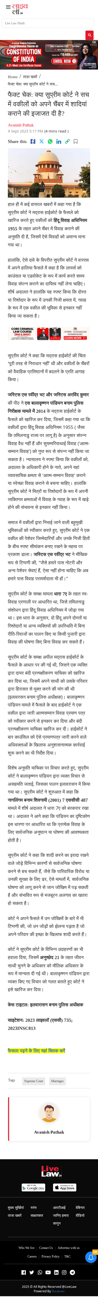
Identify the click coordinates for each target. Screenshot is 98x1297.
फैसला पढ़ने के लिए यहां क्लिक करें (36, 1050)
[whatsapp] (50, 141)
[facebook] (33, 141)
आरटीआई (59, 1208)
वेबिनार (80, 1208)
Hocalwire (58, 1291)
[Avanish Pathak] (49, 1112)
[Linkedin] (58, 141)
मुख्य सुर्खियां (16, 1208)
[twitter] (41, 141)
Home (13, 77)
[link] (67, 141)
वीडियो (80, 1216)
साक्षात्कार (37, 1216)
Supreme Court (33, 1081)
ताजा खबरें (14, 1216)
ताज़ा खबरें (30, 77)
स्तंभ (34, 1208)
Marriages (57, 1081)
